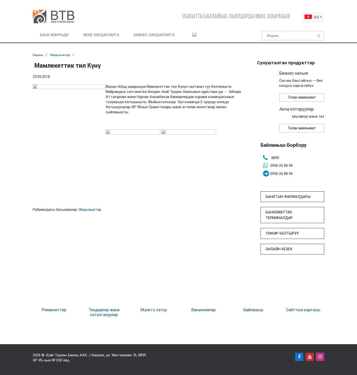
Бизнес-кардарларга (154, 35)
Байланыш (253, 309)
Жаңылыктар (60, 55)
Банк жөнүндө (54, 35)
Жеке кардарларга (101, 35)
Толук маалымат (302, 97)
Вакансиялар (203, 309)
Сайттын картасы (303, 309)
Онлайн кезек (279, 249)
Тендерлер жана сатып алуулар (103, 312)
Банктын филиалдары (288, 197)
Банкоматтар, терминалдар (279, 215)
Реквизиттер (54, 309)
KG (316, 17)
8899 (142, 355)
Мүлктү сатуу (154, 309)
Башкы (38, 55)
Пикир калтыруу (282, 233)
